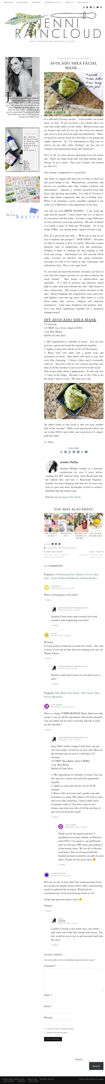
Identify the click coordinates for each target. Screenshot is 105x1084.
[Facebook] (91, 7)
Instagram (64, 497)
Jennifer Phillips (66, 58)
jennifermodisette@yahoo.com (73, 608)
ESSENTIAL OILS (53, 2)
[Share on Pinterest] (59, 544)
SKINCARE (22, 2)
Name (48, 995)
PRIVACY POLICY (47, 1079)
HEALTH (69, 2)
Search (78, 1059)
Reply (48, 600)
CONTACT (21, 1081)
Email (48, 1006)
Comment (50, 965)
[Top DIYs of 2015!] (66, 522)
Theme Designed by (91, 1079)
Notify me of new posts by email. (57, 1032)
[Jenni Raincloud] (52, 24)
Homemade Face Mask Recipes (61, 548)
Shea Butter (61, 328)
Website (48, 1017)
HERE (79, 328)
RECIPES (8, 2)
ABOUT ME (32, 1079)
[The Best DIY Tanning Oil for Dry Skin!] (81, 522)
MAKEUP (36, 2)
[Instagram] (84, 7)
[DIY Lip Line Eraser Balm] (96, 522)
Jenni (60, 919)
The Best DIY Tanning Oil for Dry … (81, 535)
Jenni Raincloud (16, 1079)
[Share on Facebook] (56, 544)
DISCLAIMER (8, 1081)
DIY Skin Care (83, 58)
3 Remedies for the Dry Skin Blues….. (90, 554)
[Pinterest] (87, 7)
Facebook (76, 497)
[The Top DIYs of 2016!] (51, 522)
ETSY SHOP (83, 2)
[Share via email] (52, 544)
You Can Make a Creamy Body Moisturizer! (56, 554)
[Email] (98, 7)
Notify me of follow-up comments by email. (60, 1029)
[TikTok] (70, 452)
